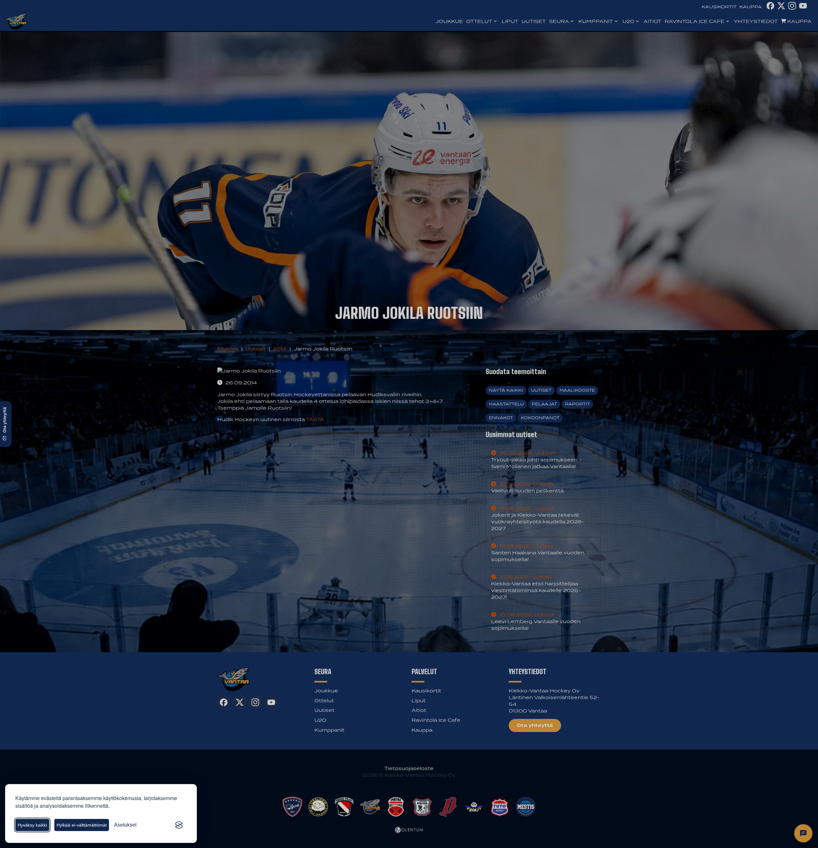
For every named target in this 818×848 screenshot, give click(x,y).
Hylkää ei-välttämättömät (82, 825)
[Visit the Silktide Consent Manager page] (179, 825)
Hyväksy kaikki (32, 825)
